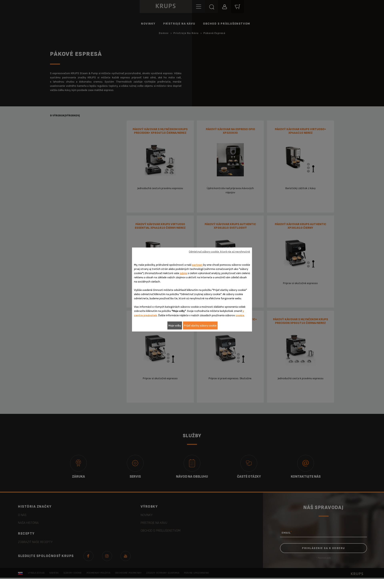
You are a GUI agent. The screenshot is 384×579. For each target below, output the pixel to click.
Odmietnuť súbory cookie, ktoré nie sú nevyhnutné (219, 251)
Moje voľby (174, 325)
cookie (240, 315)
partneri (197, 265)
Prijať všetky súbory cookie (200, 325)
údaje (183, 273)
